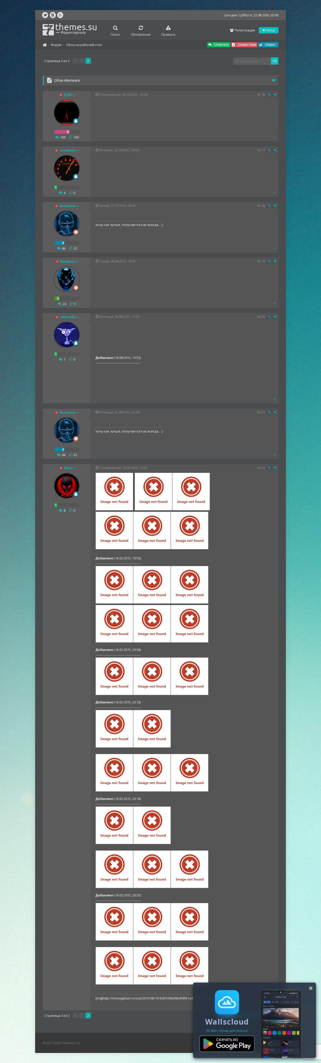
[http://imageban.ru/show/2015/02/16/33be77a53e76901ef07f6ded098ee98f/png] (152, 746)
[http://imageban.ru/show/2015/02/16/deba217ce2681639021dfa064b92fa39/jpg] (189, 983)
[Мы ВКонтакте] (53, 15)
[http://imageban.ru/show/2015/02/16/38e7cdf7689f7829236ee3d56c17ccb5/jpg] (189, 694)
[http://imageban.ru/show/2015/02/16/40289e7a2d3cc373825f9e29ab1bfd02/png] (114, 983)
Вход (270, 30)
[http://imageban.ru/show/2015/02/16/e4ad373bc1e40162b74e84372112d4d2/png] (152, 887)
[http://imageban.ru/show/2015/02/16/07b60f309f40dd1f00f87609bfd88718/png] (114, 939)
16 (263, 94)
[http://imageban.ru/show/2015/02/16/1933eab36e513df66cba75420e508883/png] (152, 694)
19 (263, 261)
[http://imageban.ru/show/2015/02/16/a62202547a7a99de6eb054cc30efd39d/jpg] (152, 641)
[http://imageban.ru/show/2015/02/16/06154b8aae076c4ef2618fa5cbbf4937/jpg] (189, 641)
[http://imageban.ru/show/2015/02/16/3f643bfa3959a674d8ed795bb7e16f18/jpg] (152, 548)
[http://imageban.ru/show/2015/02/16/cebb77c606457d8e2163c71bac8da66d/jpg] (152, 602)
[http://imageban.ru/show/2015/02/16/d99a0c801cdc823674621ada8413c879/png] (189, 790)
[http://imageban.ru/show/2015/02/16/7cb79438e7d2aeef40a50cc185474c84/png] (114, 746)
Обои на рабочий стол (84, 44)
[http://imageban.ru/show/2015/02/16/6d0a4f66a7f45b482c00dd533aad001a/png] (114, 790)
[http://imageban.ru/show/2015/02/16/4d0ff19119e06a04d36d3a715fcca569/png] (189, 939)
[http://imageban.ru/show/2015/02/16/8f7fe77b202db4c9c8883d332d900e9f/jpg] (114, 548)
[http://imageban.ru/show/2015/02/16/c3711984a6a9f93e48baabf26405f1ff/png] (114, 887)
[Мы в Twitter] (45, 15)
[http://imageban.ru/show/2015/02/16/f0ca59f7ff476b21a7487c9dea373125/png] (114, 843)
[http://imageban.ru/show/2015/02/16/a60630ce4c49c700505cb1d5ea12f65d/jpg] (189, 548)
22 (75, 248)
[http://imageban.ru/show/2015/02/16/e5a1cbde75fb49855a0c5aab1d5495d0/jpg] (114, 509)
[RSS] (60, 15)
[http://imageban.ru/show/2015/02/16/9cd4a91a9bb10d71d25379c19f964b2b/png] (152, 843)
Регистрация (244, 30)
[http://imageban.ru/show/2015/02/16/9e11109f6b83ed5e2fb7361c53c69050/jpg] (153, 509)
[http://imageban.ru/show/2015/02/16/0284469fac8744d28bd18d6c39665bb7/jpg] (152, 983)
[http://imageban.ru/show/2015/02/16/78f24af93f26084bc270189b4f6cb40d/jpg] (191, 509)
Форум (56, 44)
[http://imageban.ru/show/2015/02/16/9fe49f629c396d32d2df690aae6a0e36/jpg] (189, 887)
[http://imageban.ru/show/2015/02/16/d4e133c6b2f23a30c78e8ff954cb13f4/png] (114, 694)
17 (263, 150)
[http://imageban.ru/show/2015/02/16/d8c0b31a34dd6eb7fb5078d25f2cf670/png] (152, 790)
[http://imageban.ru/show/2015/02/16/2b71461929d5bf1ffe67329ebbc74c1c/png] (152, 939)
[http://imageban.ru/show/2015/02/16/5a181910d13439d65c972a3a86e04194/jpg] (189, 602)
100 (76, 137)
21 (263, 412)
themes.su (76, 28)
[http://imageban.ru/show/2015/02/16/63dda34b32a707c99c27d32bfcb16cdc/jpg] (114, 641)
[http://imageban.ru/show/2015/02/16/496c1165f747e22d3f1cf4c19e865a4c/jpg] (114, 602)
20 (263, 316)
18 (263, 205)
